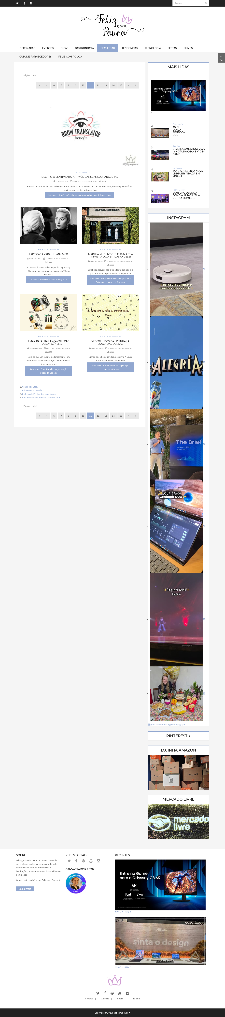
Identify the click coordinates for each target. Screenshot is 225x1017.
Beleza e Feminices (79, 172)
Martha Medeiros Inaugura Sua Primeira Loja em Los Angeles (110, 255)
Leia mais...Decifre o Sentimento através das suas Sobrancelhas (79, 195)
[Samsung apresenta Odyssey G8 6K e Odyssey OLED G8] (178, 95)
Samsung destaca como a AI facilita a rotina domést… (186, 195)
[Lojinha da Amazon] (178, 772)
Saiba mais (25, 888)
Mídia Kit (136, 998)
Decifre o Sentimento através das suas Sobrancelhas (79, 176)
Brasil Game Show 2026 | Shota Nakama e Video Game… (189, 151)
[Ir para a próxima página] (128, 85)
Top (221, 59)
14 (113, 85)
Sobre (120, 998)
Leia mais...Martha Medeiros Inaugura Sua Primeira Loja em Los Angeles (110, 280)
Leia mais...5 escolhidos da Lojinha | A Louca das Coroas (110, 367)
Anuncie (105, 998)
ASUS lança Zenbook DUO (179, 131)
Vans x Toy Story (30, 386)
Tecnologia (123, 912)
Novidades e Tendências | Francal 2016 (41, 397)
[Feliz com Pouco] (112, 25)
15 (121, 85)
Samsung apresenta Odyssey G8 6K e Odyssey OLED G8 (178, 141)
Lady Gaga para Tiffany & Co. (49, 254)
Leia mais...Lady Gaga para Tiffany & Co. (49, 279)
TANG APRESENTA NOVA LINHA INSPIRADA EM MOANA (188, 173)
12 (98, 85)
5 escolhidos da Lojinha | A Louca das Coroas (110, 342)
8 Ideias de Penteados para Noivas (39, 393)
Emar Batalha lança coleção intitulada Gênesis (48, 342)
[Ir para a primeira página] (39, 85)
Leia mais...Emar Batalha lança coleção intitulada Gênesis (48, 371)
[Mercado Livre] (178, 821)
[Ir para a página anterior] (46, 85)
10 (83, 85)
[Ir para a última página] (135, 85)
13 (106, 85)
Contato (89, 998)
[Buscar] (206, 3)
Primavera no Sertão (32, 390)
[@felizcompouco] (177, 269)
